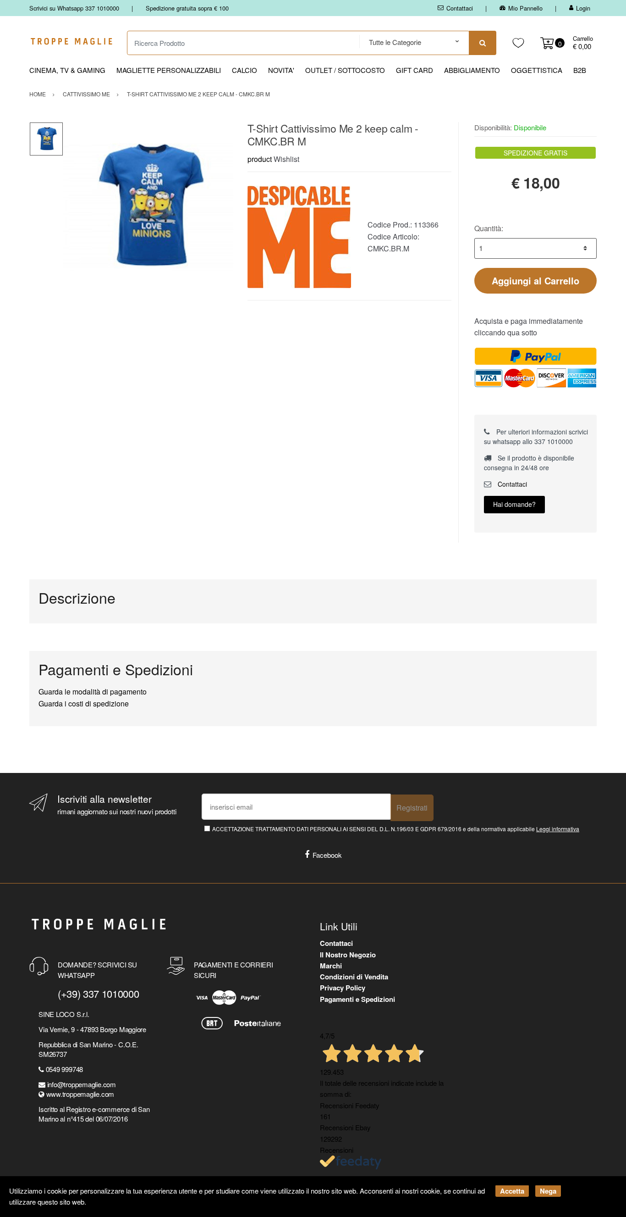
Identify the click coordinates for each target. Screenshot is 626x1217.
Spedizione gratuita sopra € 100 (187, 8)
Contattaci (459, 8)
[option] (148, 207)
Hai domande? (514, 504)
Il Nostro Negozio (348, 955)
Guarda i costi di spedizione (83, 703)
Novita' (281, 70)
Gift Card (414, 70)
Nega (548, 1191)
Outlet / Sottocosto (345, 70)
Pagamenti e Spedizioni (357, 999)
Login (583, 8)
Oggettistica (536, 70)
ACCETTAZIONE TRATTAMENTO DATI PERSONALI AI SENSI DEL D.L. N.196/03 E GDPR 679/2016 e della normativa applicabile (395, 829)
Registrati (412, 807)
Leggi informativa (557, 829)
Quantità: (488, 228)
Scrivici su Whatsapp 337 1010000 (74, 8)
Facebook (327, 855)
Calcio (244, 70)
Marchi (331, 966)
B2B (579, 70)
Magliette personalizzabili (168, 70)
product (259, 159)
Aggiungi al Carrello (535, 280)
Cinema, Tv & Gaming (67, 70)
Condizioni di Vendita (354, 977)
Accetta (512, 1191)
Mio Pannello (525, 8)
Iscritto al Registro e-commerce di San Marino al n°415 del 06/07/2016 (93, 1113)
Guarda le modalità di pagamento (92, 691)
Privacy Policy (342, 988)
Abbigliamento (472, 70)
